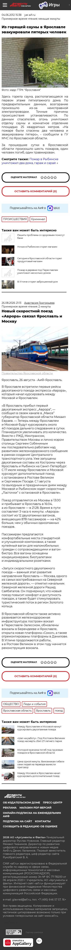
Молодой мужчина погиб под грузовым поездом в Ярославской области (40, 751)
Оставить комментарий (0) (35, 191)
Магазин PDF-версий (35, 807)
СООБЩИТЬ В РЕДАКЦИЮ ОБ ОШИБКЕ (30, 826)
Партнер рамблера (34, 932)
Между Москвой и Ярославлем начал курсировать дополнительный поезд (38, 774)
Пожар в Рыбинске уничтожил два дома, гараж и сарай (30, 161)
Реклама (10, 807)
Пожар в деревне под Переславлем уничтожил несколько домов (37, 271)
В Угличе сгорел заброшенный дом (37, 281)
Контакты (43, 821)
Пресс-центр (52, 802)
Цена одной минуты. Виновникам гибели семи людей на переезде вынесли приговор (40, 764)
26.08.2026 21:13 (11, 303)
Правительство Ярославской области (27, 373)
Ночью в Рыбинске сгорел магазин (37, 246)
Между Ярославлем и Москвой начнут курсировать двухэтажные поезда (39, 728)
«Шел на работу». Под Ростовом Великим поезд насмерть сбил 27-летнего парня (41, 739)
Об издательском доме (21, 802)
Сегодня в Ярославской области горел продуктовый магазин (39, 260)
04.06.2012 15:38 (11, 15)
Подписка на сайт (17, 821)
